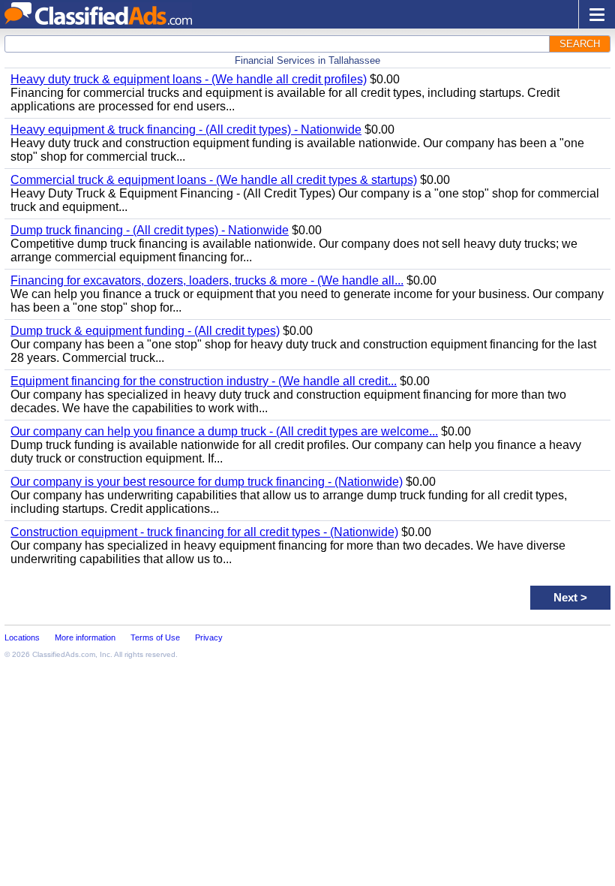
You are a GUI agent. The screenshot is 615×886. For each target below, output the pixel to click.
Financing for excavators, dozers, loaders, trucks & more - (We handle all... (207, 280)
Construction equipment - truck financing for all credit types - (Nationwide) (204, 532)
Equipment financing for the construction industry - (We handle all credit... (203, 381)
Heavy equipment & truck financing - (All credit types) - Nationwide (186, 129)
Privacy (209, 637)
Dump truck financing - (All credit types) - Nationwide (149, 230)
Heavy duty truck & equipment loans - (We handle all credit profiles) (188, 79)
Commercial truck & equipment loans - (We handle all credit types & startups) (213, 179)
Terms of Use (155, 637)
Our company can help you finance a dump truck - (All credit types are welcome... (224, 431)
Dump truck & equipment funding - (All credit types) (145, 330)
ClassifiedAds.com (63, 654)
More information (85, 637)
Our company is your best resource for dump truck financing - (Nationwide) (206, 481)
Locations (22, 637)
